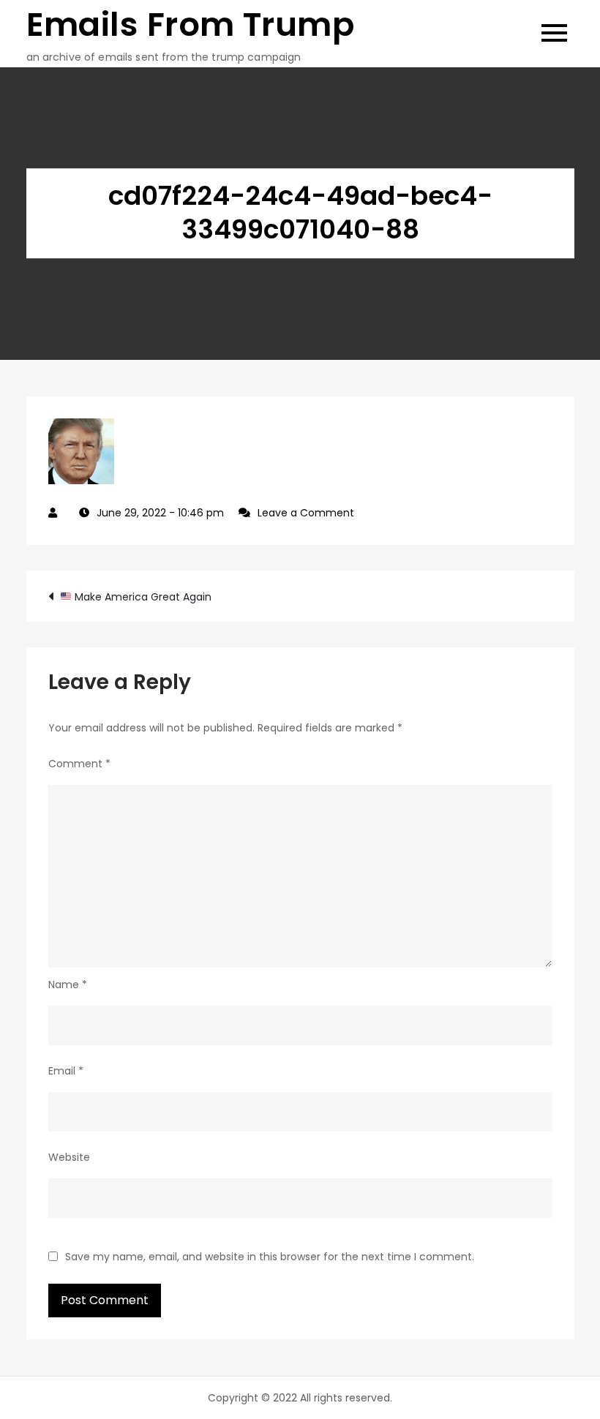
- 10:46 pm (160, 512)
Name (67, 984)
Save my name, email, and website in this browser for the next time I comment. (269, 1256)
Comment (79, 763)
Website (69, 1157)
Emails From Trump (190, 24)
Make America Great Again (141, 597)
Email (65, 1071)
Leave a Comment (306, 512)
